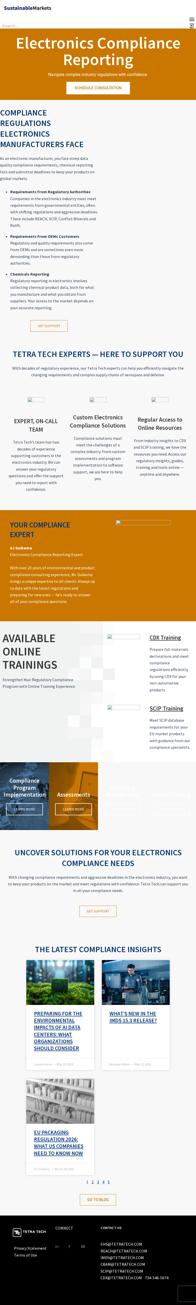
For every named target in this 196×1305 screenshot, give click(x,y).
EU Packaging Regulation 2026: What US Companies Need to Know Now (58, 1143)
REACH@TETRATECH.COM (124, 1251)
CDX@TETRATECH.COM (121, 1277)
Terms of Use (25, 1255)
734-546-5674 (156, 1277)
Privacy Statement (30, 1248)
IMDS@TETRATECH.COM (122, 1257)
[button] (192, 19)
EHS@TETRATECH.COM (121, 1244)
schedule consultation (98, 88)
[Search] (192, 25)
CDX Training (165, 637)
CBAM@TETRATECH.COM (123, 1264)
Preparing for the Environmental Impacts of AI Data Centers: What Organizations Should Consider (58, 1031)
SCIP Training (166, 708)
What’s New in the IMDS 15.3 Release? (133, 1017)
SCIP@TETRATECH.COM (122, 1271)
